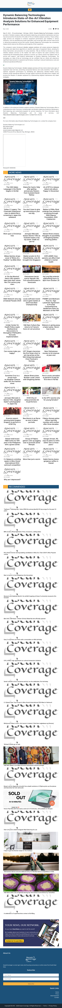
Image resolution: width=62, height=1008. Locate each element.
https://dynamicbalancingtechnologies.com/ (15, 115)
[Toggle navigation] (30, 10)
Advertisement (54, 995)
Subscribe (31, 984)
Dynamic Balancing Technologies (43, 33)
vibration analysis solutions (31, 47)
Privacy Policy (53, 1006)
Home (57, 992)
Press (57, 994)
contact (32, 115)
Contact (56, 997)
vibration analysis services (30, 68)
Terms (45, 1006)
